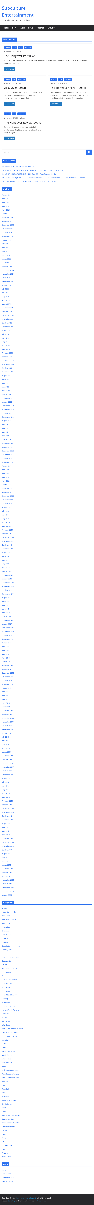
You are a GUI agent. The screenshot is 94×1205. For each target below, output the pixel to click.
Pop (3, 1085)
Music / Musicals (8, 1051)
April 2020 (6, 481)
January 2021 (7, 447)
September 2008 (8, 887)
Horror (4, 1017)
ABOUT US (51, 28)
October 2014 (7, 726)
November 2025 (8, 229)
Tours (4, 1134)
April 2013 (6, 793)
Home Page (6, 1014)
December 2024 (8, 270)
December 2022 (8, 360)
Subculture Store (8, 1119)
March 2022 (6, 394)
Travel (4, 1138)
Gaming (5, 999)
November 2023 (8, 319)
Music (22, 28)
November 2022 (8, 364)
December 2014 (8, 718)
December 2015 (8, 673)
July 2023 (5, 334)
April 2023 (6, 345)
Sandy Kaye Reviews (9, 1100)
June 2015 (5, 695)
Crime (14, 47)
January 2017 (7, 624)
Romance (5, 1096)
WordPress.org (7, 1181)
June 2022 (5, 383)
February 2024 (7, 308)
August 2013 (6, 778)
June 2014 (5, 741)
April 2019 (6, 522)
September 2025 (8, 236)
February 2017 (7, 620)
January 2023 (7, 357)
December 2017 (8, 583)
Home (6, 28)
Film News (6, 991)
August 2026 (6, 195)
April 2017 (6, 613)
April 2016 (6, 658)
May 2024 (5, 296)
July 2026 (5, 199)
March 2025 (6, 259)
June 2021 (5, 428)
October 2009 (7, 884)
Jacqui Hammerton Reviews (12, 1029)
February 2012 (7, 838)
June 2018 (5, 560)
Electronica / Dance (9, 968)
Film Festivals (7, 983)
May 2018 (5, 564)
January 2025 (7, 266)
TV (3, 1142)
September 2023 (8, 327)
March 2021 (6, 439)
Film (14, 28)
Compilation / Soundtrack (11, 946)
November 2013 (8, 767)
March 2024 (6, 304)
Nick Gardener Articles (10, 1070)
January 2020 (7, 492)
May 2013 (5, 790)
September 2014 (8, 729)
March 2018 (6, 571)
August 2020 (6, 466)
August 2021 (6, 421)
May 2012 (5, 831)
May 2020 (5, 477)
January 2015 (7, 714)
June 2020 (5, 473)
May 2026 (5, 206)
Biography (6, 931)
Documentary (7, 961)
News (30, 28)
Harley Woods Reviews (10, 1010)
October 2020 (7, 458)
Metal (4, 1044)
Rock (3, 1093)
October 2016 (7, 635)
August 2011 (6, 854)
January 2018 (7, 579)
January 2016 (7, 669)
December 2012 (8, 808)
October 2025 (7, 232)
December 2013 (8, 763)
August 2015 (6, 688)
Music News (6, 1059)
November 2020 (8, 455)
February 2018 (7, 575)
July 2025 (5, 244)
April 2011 (6, 861)
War (3, 1149)
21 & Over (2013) (15, 88)
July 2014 (5, 737)
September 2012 (8, 820)
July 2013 (5, 782)
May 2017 (5, 609)
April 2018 (6, 567)
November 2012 (8, 812)
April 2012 (6, 835)
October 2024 (7, 278)
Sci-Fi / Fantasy (7, 1104)
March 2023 (6, 349)
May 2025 (5, 251)
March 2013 (6, 797)
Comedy (7, 47)
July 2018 (5, 556)
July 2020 (5, 470)
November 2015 (8, 677)
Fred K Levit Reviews (9, 995)
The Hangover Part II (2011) (68, 88)
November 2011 (8, 846)
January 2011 (7, 872)
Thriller (4, 1130)
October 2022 (7, 368)
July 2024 (5, 289)
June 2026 (5, 202)
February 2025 (7, 263)
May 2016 (5, 654)
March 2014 (6, 752)
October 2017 (7, 590)
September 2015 (8, 684)
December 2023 (8, 315)
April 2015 (6, 703)
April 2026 (6, 210)
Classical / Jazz (7, 935)
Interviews (6, 1021)
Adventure (6, 916)
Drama (4, 965)
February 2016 (7, 665)
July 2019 (5, 511)
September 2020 (8, 462)
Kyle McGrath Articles (10, 1032)
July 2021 (5, 424)
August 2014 (6, 733)
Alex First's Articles (9, 919)
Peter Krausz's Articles (10, 1074)
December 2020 (8, 451)
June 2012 (5, 827)
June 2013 (5, 786)
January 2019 (7, 534)
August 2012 (6, 823)
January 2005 (7, 895)
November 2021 (8, 409)
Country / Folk (7, 950)
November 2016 (8, 631)
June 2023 (5, 338)
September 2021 (8, 417)
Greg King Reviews (9, 1006)
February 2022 (7, 398)
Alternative (6, 923)
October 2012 (7, 816)
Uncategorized (7, 1145)
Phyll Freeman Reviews (10, 1078)
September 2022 (8, 372)
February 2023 (7, 353)
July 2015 (5, 692)
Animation (6, 927)
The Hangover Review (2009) (22, 122)
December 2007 (8, 891)
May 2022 (5, 387)
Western (5, 1153)
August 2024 (6, 285)
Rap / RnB (5, 1089)
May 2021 (5, 432)
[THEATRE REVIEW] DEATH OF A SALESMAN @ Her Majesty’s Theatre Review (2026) (33, 170)
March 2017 (6, 616)
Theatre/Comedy (8, 1126)
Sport (4, 1108)
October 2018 (7, 545)
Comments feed (8, 1177)
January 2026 (7, 221)
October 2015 (7, 680)
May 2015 (5, 699)
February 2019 (7, 530)
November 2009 (8, 880)
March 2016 (6, 662)
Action (4, 908)
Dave (19, 51)
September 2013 (8, 774)
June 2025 (5, 247)
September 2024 (8, 281)
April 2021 (6, 436)
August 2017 (6, 598)
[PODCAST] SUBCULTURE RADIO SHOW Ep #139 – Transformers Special (29, 174)
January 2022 (7, 402)
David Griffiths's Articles (11, 957)
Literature (5, 1040)
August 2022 (6, 375)
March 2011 (6, 865)
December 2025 (8, 225)
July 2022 (5, 379)
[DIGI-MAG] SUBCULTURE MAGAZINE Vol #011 (19, 166)
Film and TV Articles (9, 980)
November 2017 (8, 586)
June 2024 (5, 293)
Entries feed (6, 1174)
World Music (6, 1157)
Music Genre (7, 1055)
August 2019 (6, 507)
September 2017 (8, 594)
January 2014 (7, 759)
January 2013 (7, 805)
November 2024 (8, 274)
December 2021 (8, 406)
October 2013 (7, 771)
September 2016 (8, 639)
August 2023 (6, 330)
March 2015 (6, 707)
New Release (7, 1063)
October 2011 (7, 850)
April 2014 (6, 748)
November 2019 (8, 500)
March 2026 (6, 214)
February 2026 (7, 217)
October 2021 (7, 413)
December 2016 (8, 628)
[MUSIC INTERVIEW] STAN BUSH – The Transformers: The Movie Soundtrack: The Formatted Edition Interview (43, 178)
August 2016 (6, 643)
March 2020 (6, 485)
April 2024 (6, 300)
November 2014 (8, 722)
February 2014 (7, 756)
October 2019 (7, 503)
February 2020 (7, 488)
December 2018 (8, 537)
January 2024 (7, 311)
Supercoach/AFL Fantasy (11, 1123)
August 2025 (6, 240)
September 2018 (8, 549)
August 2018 (6, 552)
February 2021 (7, 443)
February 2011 (7, 869)
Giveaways (6, 1002)
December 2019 (8, 496)
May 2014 (5, 744)
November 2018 (8, 541)
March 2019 (6, 526)
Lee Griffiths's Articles (10, 1036)
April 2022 (6, 391)
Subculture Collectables (11, 1115)
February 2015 (7, 710)
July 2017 (5, 601)
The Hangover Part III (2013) (22, 56)
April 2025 (6, 255)
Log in (4, 1170)
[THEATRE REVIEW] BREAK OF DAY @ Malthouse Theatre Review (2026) (28, 181)
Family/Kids (6, 972)
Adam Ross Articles (9, 912)
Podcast (40, 28)
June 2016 (5, 650)
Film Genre (28, 47)
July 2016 (5, 647)
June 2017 (5, 605)
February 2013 (7, 801)
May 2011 (5, 857)
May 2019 (5, 519)
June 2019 (5, 515)
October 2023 (7, 323)
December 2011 (8, 842)
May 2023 (5, 342)
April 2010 (6, 876)
